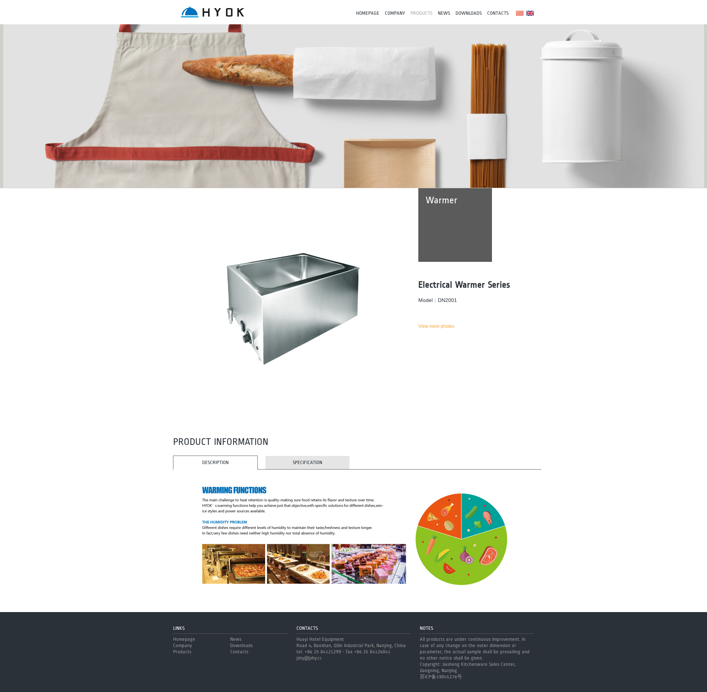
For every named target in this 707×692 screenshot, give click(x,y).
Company (395, 13)
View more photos (436, 326)
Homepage (367, 13)
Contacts (498, 13)
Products (421, 13)
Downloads (468, 13)
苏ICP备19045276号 (441, 677)
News (444, 13)
